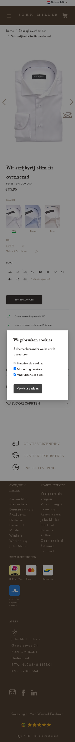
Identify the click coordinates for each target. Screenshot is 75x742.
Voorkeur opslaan (28, 388)
